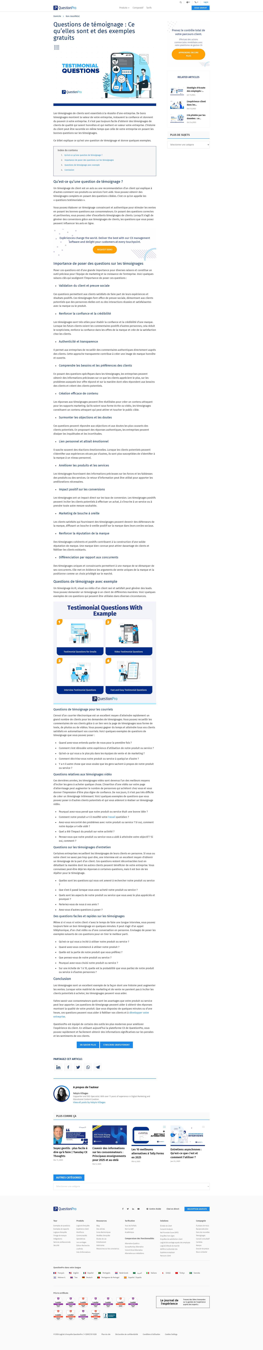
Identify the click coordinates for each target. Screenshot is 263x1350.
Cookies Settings (171, 1334)
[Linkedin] (58, 1067)
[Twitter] (78, 1067)
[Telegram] (98, 1067)
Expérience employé (167, 1252)
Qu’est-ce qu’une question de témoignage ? (83, 155)
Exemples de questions (61, 1226)
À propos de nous (202, 1226)
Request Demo (104, 249)
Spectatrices (80, 1239)
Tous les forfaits (130, 1226)
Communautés (81, 1236)
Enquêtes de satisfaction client (171, 1239)
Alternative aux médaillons (134, 1253)
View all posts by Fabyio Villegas (89, 1102)
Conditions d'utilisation (151, 1334)
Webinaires (100, 1245)
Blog (98, 1226)
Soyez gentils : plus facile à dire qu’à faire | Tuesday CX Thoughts (70, 1152)
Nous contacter (201, 1252)
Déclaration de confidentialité (126, 1334)
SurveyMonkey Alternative (134, 1247)
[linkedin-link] (133, 1209)
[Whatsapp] (88, 1067)
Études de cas (101, 1239)
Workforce (80, 1232)
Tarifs (148, 7)
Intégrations (57, 1239)
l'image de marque (59, 1236)
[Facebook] (68, 1067)
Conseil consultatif (203, 1239)
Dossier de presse (202, 1249)
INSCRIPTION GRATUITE (197, 1209)
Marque (198, 1245)
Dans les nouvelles (203, 1232)
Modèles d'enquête (103, 1236)
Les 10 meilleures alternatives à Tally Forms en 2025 (148, 1153)
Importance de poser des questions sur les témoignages (89, 160)
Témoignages (200, 1236)
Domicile (57, 16)
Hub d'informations (83, 1252)
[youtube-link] (138, 1209)
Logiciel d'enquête (82, 1226)
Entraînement (101, 1242)
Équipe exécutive (202, 1229)
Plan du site (106, 1334)
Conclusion (69, 170)
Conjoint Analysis (166, 1229)
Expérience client (82, 1229)
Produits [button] (123, 7)
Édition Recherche (82, 1246)
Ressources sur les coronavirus (107, 1249)
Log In (206, 2)
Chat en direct (173, 1209)
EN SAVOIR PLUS (88, 1044)
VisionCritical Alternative (133, 1250)
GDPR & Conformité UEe (168, 1249)
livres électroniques (103, 1232)
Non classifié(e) (73, 16)
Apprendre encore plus (188, 54)
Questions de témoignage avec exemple (82, 165)
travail (111, 817)
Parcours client (165, 1256)
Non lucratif (129, 1229)
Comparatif (138, 7)
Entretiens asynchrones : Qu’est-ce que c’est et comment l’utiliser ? (186, 1153)
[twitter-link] (128, 1209)
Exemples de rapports (61, 1229)
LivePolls (79, 1249)
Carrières (199, 1242)
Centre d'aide (155, 1209)
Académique (129, 1232)
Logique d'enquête (60, 1232)
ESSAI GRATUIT (200, 8)
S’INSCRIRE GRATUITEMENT (116, 1044)
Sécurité (56, 1245)
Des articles (100, 1229)
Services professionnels (62, 1242)
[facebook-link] (122, 1209)
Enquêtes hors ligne (167, 1236)
